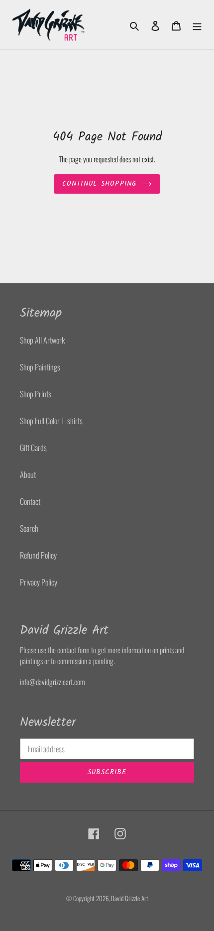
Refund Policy (38, 555)
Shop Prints (35, 394)
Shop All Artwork (42, 340)
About (28, 474)
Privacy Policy (38, 582)
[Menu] (197, 25)
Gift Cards (33, 448)
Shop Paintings (40, 367)
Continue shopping (99, 183)
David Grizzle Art (129, 898)
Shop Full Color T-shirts (51, 421)
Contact (30, 501)
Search (29, 528)
